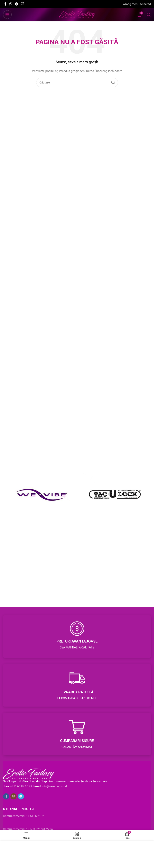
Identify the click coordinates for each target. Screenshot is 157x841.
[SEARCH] (113, 82)
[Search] (149, 14)
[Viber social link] (23, 4)
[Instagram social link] (13, 796)
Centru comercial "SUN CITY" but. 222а (28, 829)
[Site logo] (77, 14)
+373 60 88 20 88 (21, 786)
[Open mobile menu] (7, 14)
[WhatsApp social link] (10, 4)
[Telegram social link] (16, 4)
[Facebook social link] (5, 4)
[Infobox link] (77, 636)
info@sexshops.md (54, 786)
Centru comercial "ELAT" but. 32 (23, 816)
